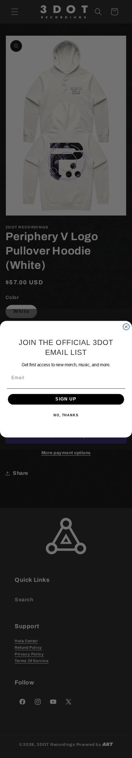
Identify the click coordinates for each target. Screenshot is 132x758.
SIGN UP (66, 399)
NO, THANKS (66, 415)
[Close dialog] (126, 326)
